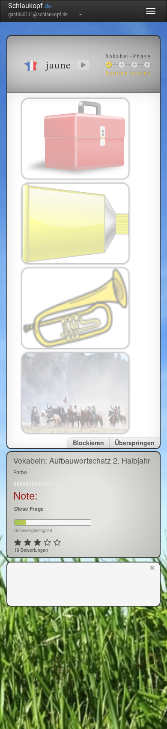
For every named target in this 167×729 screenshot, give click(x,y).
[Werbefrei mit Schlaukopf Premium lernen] (152, 583)
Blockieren (88, 442)
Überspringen (135, 442)
